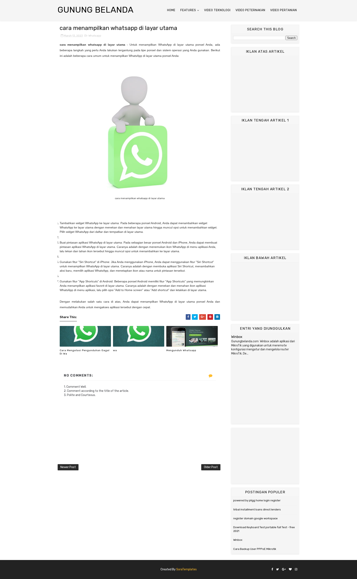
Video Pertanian (283, 10)
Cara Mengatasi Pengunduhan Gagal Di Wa (84, 352)
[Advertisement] (265, 84)
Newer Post (68, 467)
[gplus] (284, 569)
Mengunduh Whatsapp (181, 350)
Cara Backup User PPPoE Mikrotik (254, 548)
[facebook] (272, 569)
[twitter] (277, 569)
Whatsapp (94, 35)
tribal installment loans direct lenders (257, 509)
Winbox (236, 337)
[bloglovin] (290, 569)
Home (171, 10)
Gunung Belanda (96, 10)
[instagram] (296, 569)
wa (115, 350)
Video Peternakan (250, 10)
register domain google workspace (255, 518)
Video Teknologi (217, 10)
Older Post (211, 467)
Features (188, 10)
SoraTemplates (186, 569)
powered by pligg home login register (257, 500)
